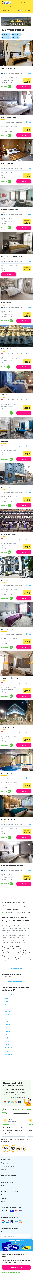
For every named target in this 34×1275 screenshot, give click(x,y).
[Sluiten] (30, 1254)
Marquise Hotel (7, 487)
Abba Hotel (5, 395)
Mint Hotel (5, 580)
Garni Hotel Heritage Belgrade (12, 865)
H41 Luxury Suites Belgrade (11, 256)
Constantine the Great (9, 678)
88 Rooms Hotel (7, 629)
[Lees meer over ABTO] (12, 1102)
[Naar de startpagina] (6, 2)
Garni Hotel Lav (7, 163)
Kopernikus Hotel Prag (9, 209)
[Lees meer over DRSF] (19, 1102)
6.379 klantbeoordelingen (21, 1113)
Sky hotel (4, 441)
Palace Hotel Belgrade (9, 349)
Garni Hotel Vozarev (8, 117)
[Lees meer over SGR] (8, 1102)
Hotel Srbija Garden (8, 534)
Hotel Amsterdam (7, 773)
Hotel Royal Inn (6, 302)
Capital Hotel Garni (8, 727)
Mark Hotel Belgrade (8, 819)
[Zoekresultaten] (17, 2)
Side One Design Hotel (9, 68)
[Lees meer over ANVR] (5, 1102)
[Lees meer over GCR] (15, 1102)
